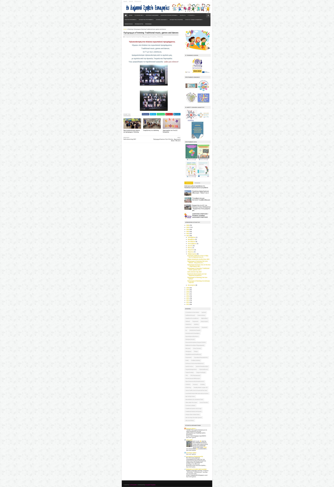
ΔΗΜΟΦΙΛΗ (189, 183)
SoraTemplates (133, 485)
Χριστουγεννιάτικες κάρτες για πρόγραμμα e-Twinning (132, 131)
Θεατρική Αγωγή (190, 339)
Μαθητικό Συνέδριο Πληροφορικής (195, 345)
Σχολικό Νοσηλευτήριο (202, 366)
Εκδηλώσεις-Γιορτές (195, 330)
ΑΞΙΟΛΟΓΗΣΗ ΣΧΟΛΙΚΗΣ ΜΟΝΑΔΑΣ (169, 15)
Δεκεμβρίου (192, 237)
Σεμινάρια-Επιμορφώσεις (201, 357)
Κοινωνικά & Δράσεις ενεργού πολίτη (196, 342)
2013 (187, 302)
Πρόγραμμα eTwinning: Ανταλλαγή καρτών (198, 281)
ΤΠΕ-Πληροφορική (195, 375)
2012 (187, 304)
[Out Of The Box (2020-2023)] (191, 91)
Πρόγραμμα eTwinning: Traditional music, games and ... (198, 269)
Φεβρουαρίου (192, 254)
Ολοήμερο (188, 351)
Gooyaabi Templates (150, 485)
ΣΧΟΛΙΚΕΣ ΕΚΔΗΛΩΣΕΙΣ (161, 19)
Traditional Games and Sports (193, 411)
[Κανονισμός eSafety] (197, 138)
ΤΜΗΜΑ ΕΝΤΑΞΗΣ (129, 24)
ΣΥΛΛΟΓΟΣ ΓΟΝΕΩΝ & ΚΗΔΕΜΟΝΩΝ (193, 19)
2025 (187, 227)
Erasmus (195, 384)
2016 (187, 296)
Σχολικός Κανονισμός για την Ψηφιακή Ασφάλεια (196, 274)
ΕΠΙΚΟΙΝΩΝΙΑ (148, 24)
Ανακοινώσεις (201, 315)
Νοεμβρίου (191, 239)
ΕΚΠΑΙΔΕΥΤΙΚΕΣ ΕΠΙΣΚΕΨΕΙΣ (176, 19)
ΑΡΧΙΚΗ (130, 15)
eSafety (202, 384)
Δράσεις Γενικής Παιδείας (192, 327)
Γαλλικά (188, 321)
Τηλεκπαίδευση (203, 369)
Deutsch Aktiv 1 (191, 428)
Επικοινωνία (138, 1)
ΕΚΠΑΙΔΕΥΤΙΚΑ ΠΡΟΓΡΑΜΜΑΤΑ (146, 19)
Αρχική (125, 1)
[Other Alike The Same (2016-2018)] (203, 103)
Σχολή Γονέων (189, 366)
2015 (187, 298)
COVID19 (188, 384)
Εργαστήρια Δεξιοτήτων (192, 336)
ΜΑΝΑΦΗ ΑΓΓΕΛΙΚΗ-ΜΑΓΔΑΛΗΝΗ (196, 469)
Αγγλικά (204, 312)
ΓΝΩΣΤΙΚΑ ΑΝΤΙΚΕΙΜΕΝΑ (130, 19)
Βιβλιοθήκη (204, 318)
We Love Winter (190, 420)
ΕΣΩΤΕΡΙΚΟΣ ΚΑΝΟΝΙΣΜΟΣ (152, 15)
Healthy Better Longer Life (200, 387)
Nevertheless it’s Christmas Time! (194, 399)
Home (125, 29)
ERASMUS (182, 15)
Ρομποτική (188, 357)
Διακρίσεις (188, 324)
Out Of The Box (204, 402)
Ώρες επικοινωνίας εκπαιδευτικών (195, 381)
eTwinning (130, 29)
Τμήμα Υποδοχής (200, 372)
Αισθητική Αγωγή (190, 315)
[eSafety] (191, 121)
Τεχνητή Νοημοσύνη (191, 369)
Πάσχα (196, 351)
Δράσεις (154, 37)
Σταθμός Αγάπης (195, 360)
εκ (186, 330)
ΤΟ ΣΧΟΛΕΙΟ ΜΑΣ (139, 15)
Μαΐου (190, 247)
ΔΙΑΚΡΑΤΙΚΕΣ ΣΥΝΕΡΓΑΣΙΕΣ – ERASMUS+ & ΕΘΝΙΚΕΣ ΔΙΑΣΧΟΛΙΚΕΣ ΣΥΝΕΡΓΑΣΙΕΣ (200, 215)
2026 (187, 225)
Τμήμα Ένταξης (190, 372)
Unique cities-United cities (193, 414)
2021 (187, 235)
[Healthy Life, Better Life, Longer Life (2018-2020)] (191, 103)
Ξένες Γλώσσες (197, 348)
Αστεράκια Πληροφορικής (194, 456)
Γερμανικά (195, 321)
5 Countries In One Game (192, 312)
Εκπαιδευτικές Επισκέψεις (193, 333)
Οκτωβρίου (191, 241)
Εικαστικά (204, 327)
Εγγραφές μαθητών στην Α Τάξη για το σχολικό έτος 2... (197, 256)
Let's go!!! (189, 440)
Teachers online (191, 452)
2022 (187, 233)
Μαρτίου (191, 252)
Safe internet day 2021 (194, 272)
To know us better (190, 405)
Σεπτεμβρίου (192, 243)
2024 (187, 229)
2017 (187, 294)
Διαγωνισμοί (204, 321)
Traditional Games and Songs (193, 408)
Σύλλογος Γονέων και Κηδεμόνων (194, 363)
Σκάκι (187, 360)
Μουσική (188, 348)
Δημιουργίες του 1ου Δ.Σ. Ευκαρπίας (170, 131)
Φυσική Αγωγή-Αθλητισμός (193, 378)
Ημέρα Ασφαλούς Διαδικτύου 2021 (198, 259)
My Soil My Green (190, 396)
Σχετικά (131, 1)
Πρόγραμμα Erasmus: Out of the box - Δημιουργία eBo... (198, 265)
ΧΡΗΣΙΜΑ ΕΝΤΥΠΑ (139, 24)
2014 (187, 300)
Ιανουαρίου (191, 285)
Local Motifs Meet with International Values (197, 393)
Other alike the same (191, 402)
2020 (187, 288)
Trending (197, 183)
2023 (187, 231)
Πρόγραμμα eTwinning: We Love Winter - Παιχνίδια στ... (197, 261)
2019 (187, 290)
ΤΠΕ (187, 375)
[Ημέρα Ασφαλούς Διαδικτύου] (203, 121)
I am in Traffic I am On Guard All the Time (196, 390)
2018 (187, 292)
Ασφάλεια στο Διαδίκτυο (192, 318)
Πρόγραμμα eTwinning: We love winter (197, 278)
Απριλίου (191, 250)
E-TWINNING (191, 15)
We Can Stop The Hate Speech (194, 417)
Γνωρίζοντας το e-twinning (151, 130)
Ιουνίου (190, 245)
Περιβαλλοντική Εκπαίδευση (193, 354)
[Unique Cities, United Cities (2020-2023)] (203, 91)
